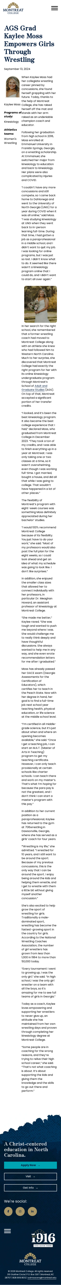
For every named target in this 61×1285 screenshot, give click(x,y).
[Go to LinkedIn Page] (32, 1211)
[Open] (54, 8)
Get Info (28, 1188)
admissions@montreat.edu (42, 1277)
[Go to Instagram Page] (20, 1211)
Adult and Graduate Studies (34, 388)
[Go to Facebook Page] (8, 1211)
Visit (28, 1176)
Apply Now (28, 1165)
